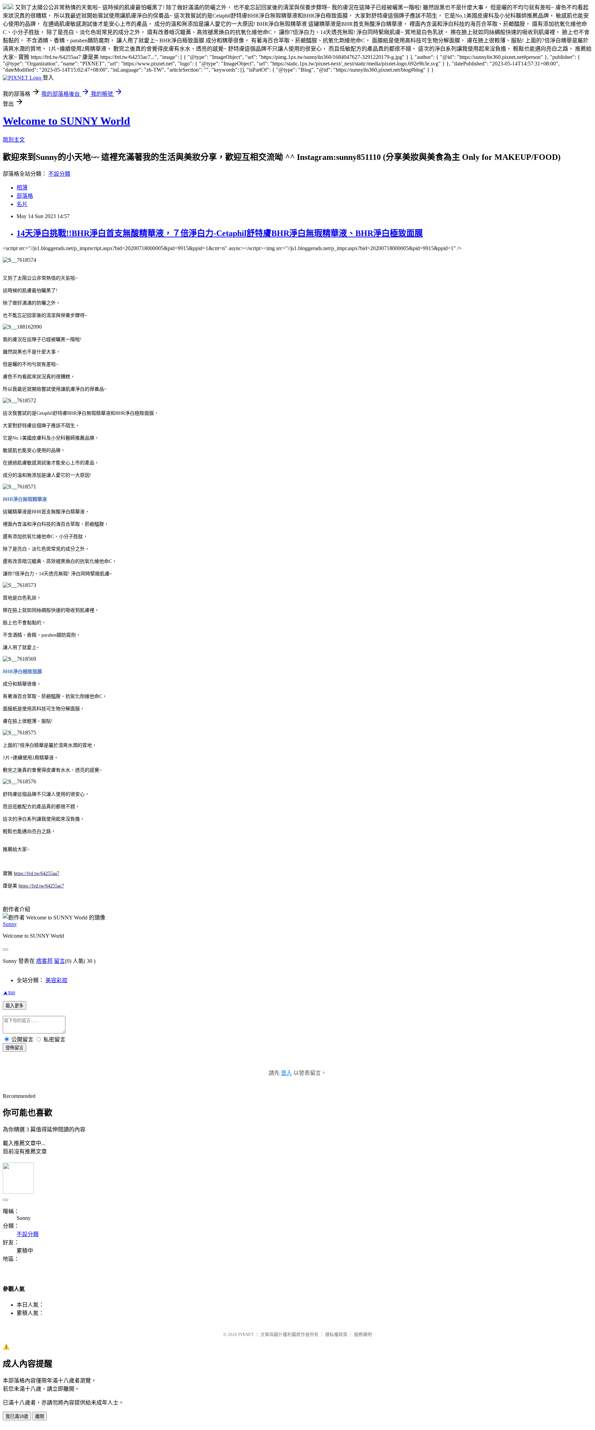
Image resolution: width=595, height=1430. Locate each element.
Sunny (10, 924)
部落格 (25, 196)
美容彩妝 (56, 980)
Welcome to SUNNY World (66, 121)
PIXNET (246, 1334)
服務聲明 (363, 1334)
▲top (9, 992)
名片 (22, 204)
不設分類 (59, 174)
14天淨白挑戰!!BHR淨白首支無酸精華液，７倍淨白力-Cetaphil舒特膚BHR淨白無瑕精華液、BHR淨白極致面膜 (220, 233)
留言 (59, 961)
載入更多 (14, 1005)
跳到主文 (14, 140)
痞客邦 (44, 961)
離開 (39, 1416)
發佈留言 (14, 1047)
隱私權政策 (336, 1334)
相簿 (22, 188)
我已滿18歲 (17, 1416)
